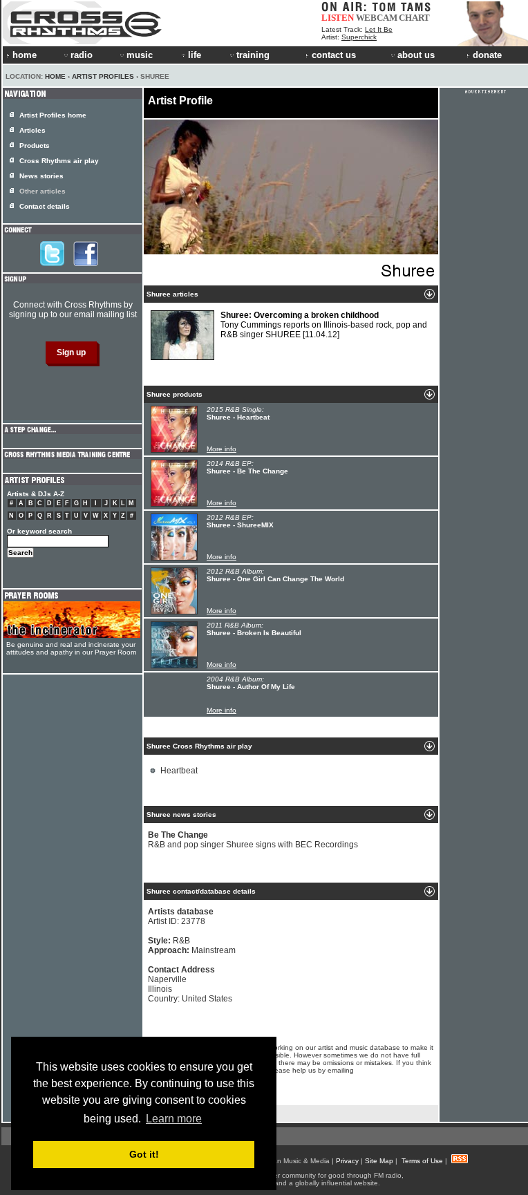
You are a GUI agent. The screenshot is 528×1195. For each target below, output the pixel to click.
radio (81, 55)
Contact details (44, 206)
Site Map (379, 1161)
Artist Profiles (103, 76)
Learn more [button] (174, 1119)
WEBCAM (376, 17)
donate (487, 55)
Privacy (347, 1161)
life (194, 55)
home (24, 55)
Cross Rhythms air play (59, 160)
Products (34, 145)
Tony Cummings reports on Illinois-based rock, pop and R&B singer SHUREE (323, 324)
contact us (334, 55)
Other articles (42, 191)
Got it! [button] (144, 1154)
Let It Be (379, 29)
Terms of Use (422, 1161)
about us (416, 55)
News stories (41, 176)
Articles (32, 130)
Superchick (359, 37)
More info (221, 449)
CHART (414, 17)
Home (55, 76)
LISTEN (337, 17)
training (253, 55)
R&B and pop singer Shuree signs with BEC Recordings (253, 839)
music (139, 55)
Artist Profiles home (52, 115)
